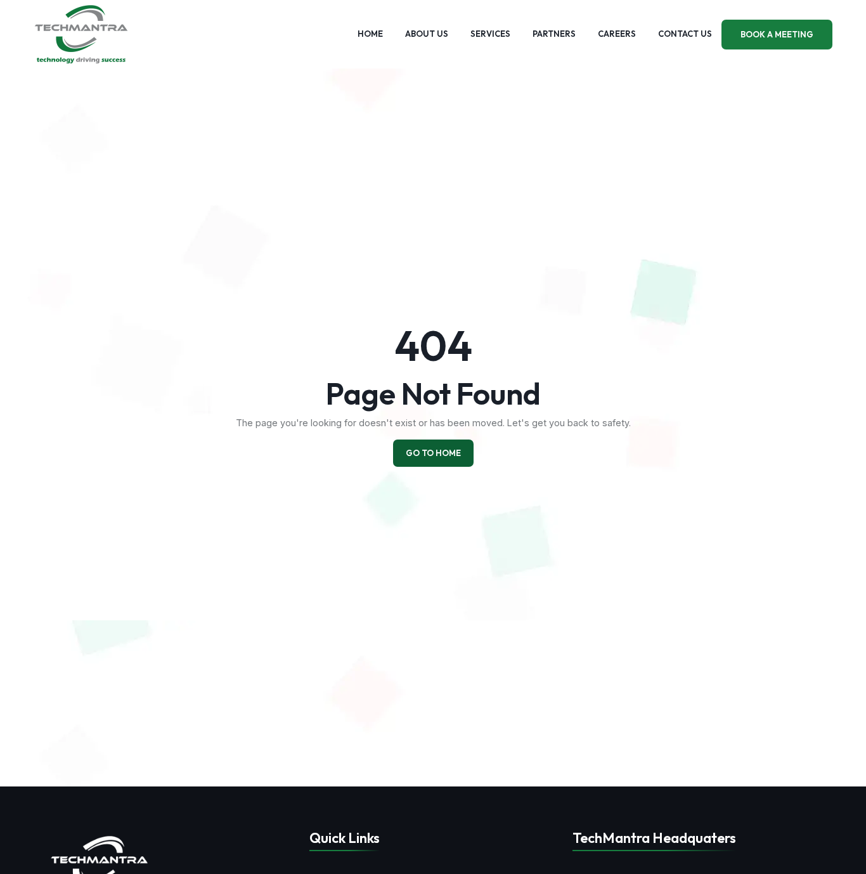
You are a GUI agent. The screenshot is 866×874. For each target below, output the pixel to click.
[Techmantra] (100, 865)
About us (426, 34)
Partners (554, 34)
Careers (617, 34)
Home (370, 34)
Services (490, 34)
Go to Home (433, 453)
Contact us (685, 34)
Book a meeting (776, 34)
